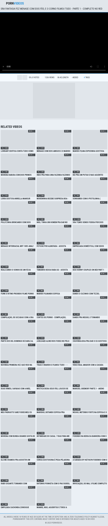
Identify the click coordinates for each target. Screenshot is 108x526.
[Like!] (19, 77)
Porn (15, 3)
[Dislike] (24, 77)
